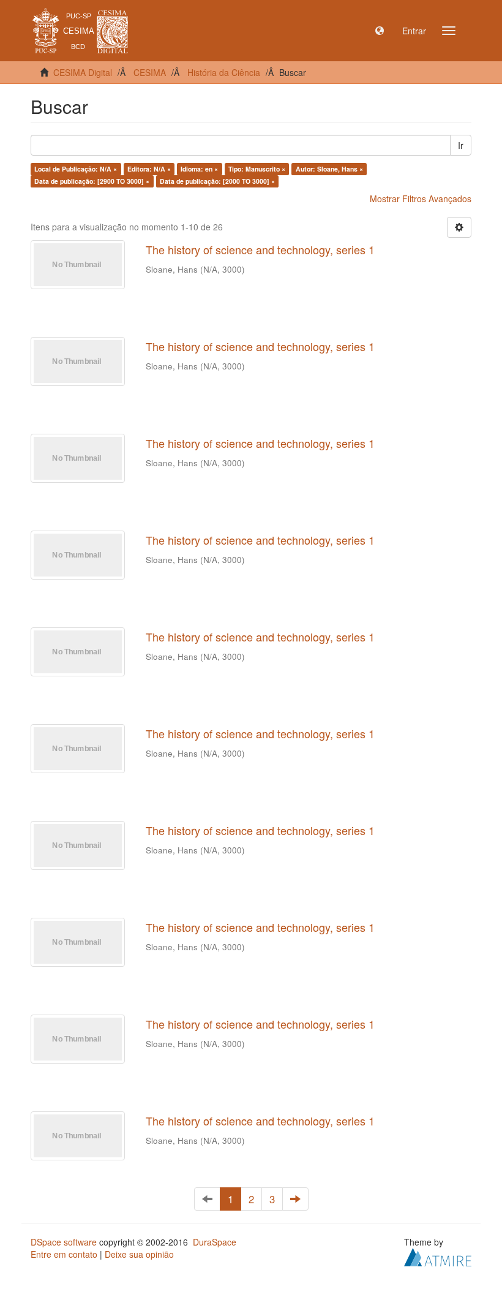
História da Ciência (223, 72)
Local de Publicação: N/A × (75, 168)
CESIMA (149, 72)
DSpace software (64, 1242)
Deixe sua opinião (139, 1254)
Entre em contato (64, 1254)
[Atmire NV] (437, 1256)
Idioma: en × (199, 168)
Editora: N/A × (149, 168)
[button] (379, 30)
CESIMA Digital (82, 72)
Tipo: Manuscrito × (256, 168)
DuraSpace (214, 1242)
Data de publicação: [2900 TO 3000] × (91, 181)
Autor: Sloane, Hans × (329, 168)
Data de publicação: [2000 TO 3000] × (217, 181)
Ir (460, 145)
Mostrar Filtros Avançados (420, 198)
